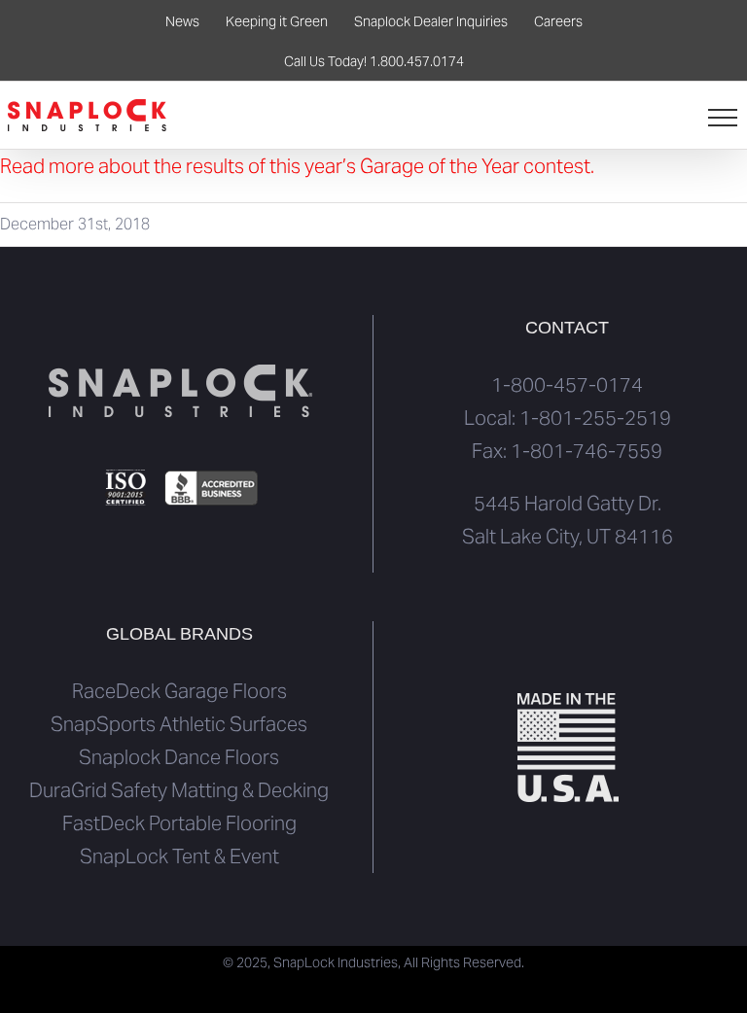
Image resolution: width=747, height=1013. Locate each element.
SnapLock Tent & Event (179, 856)
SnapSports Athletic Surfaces (179, 724)
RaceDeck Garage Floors (179, 691)
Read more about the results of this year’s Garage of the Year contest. (297, 166)
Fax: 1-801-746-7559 (567, 451)
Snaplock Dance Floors (179, 757)
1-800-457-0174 (567, 385)
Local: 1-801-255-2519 (567, 418)
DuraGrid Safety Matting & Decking (179, 790)
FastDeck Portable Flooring (179, 823)
